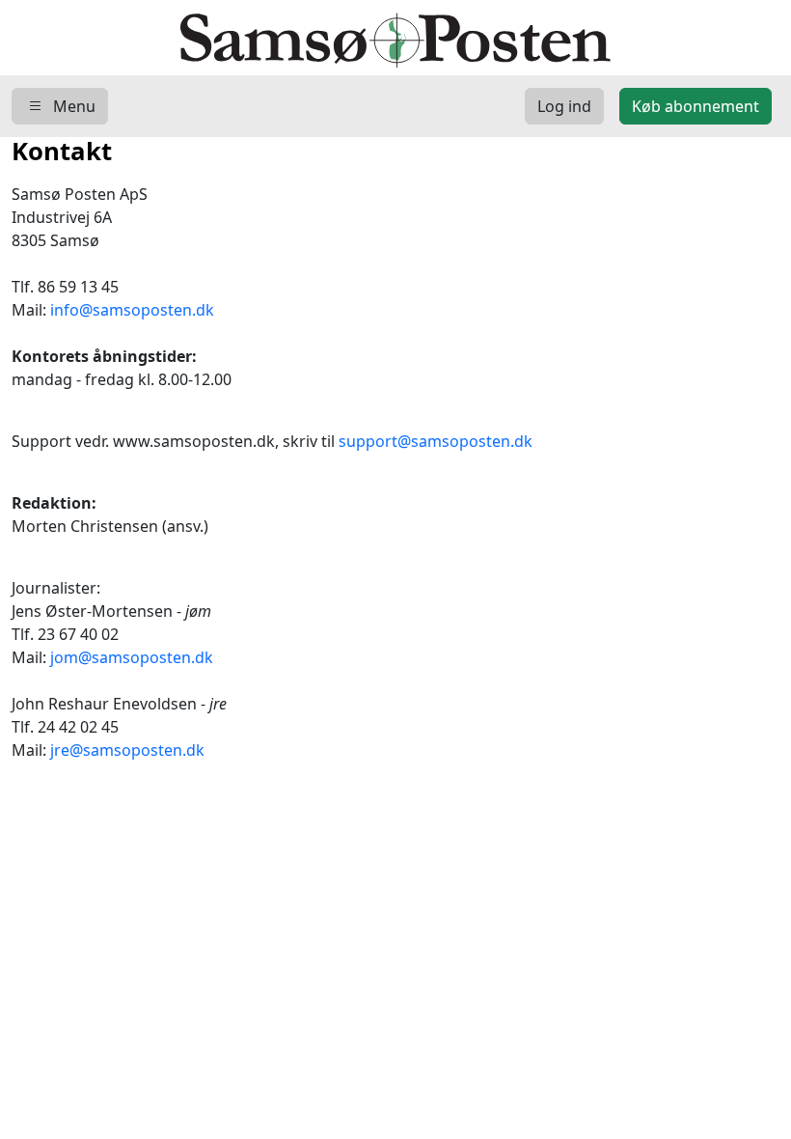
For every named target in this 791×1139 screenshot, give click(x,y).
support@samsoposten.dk (435, 441)
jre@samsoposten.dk (127, 750)
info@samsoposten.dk (132, 309)
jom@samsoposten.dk (131, 657)
